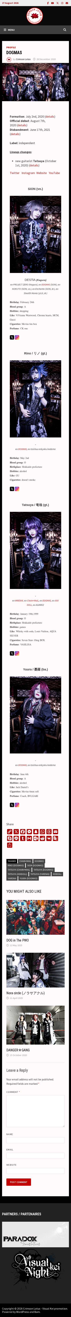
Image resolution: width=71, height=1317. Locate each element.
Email (9, 1149)
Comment (13, 1092)
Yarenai (12, 878)
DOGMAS (46, 284)
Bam (37, 1312)
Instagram (28, 173)
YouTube (54, 173)
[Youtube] (52, 3)
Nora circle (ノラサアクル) (25, 993)
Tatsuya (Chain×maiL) (19, 869)
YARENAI (19, 600)
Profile (11, 47)
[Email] (67, 3)
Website (41, 173)
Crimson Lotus (23, 59)
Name (9, 1134)
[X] (57, 3)
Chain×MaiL (33, 600)
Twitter (14, 173)
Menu (11, 29)
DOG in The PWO (17, 940)
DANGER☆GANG (18, 1050)
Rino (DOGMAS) (16, 865)
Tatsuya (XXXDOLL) (17, 874)
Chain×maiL (25, 861)
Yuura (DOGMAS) (28, 878)
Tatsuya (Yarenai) (40, 874)
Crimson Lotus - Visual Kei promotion (45, 1308)
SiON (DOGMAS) (35, 865)
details (49, 116)
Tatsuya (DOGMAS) (43, 869)
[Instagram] (62, 3)
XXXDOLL (57, 874)
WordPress (22, 1312)
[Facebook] (48, 3)
